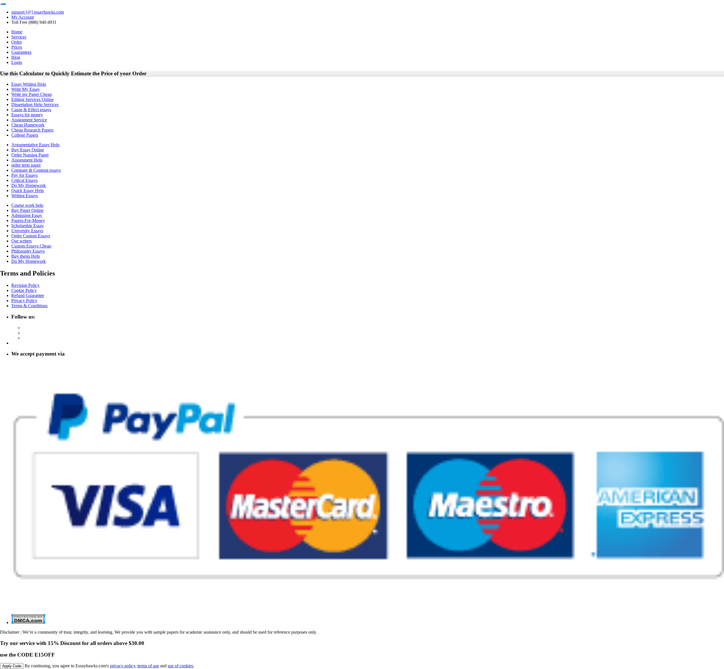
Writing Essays (24, 195)
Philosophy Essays (28, 251)
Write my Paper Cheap (31, 94)
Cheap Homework (27, 124)
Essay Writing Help (28, 84)
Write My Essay (25, 89)
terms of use (148, 665)
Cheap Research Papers (32, 130)
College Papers (24, 135)
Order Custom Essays (30, 235)
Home (16, 31)
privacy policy (122, 665)
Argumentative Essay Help (35, 144)
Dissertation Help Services (35, 104)
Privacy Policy (24, 300)
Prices (16, 47)
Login (16, 62)
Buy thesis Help (25, 256)
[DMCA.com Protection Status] (28, 622)
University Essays (27, 230)
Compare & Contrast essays (36, 170)
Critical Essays (24, 180)
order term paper (26, 165)
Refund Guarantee (27, 295)
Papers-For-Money (28, 220)
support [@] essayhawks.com (37, 12)
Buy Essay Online (27, 149)
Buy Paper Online (27, 210)
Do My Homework (28, 185)
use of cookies (180, 665)
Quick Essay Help (27, 190)
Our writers (21, 240)
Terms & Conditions (29, 305)
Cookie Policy (24, 290)
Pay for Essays (24, 175)
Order (16, 42)
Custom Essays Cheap (31, 246)
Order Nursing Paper (30, 154)
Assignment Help (26, 160)
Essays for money (27, 114)
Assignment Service (29, 119)
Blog (15, 57)
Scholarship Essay (27, 225)
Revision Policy (25, 285)
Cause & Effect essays (31, 109)
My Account (22, 17)
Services (18, 37)
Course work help (27, 205)
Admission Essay (26, 215)
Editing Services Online (32, 99)
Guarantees (21, 52)
